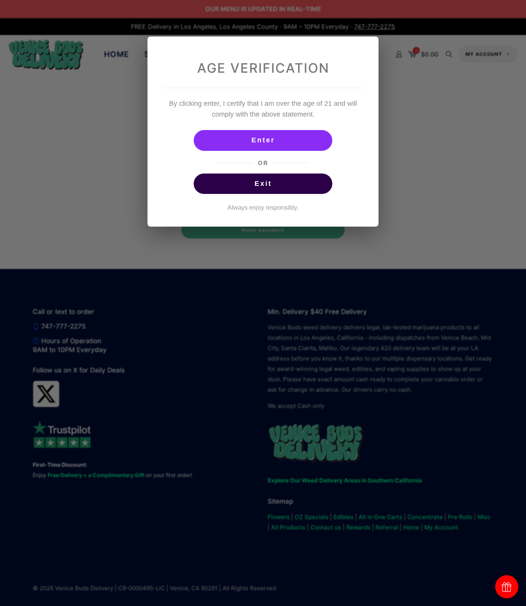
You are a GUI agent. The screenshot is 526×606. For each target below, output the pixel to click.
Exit (263, 183)
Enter (263, 140)
